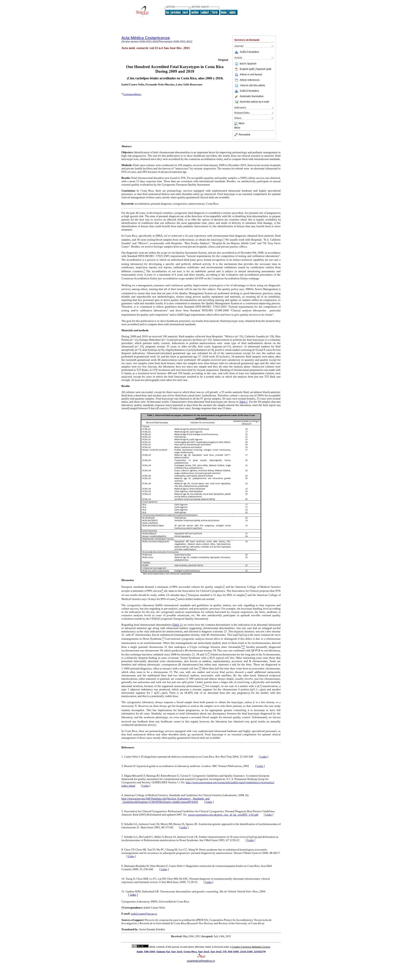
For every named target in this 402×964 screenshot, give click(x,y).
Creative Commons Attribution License (251, 947)
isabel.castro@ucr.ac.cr (144, 913)
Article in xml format (251, 74)
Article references (250, 80)
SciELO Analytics (249, 51)
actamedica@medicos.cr (201, 960)
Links (263, 756)
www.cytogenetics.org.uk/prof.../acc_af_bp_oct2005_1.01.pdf (223, 814)
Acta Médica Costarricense (145, 38)
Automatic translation (252, 96)
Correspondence (132, 94)
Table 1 (243, 401)
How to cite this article (252, 85)
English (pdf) (247, 69)
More (242, 123)
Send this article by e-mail (254, 101)
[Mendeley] (236, 123)
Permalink (244, 134)
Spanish (251, 63)
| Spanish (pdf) (263, 69)
